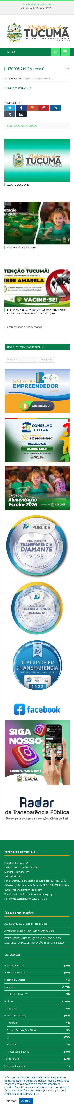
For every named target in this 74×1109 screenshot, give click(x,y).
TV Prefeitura (11, 1058)
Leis (9, 1037)
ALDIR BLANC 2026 (18, 184)
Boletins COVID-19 (14, 965)
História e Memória (14, 979)
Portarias (12, 1044)
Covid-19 (11, 1008)
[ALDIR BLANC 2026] (37, 160)
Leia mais (49, 1090)
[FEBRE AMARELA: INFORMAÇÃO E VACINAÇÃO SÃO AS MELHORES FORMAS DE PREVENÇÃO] (37, 285)
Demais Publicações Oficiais (22, 1030)
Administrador (17, 78)
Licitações (9, 987)
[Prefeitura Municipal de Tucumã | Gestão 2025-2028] (37, 32)
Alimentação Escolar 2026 (36, 8)
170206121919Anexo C (17, 88)
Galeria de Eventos (14, 972)
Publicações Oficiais (15, 1015)
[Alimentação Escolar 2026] (37, 223)
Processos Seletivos (18, 1051)
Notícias (8, 1001)
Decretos (12, 1022)
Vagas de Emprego (14, 1066)
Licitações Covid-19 (17, 994)
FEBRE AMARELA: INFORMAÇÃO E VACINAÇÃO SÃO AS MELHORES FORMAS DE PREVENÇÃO (37, 311)
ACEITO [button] (25, 1100)
